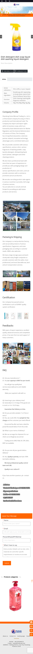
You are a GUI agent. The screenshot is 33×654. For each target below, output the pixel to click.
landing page (21, 636)
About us (5, 636)
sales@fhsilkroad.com (19, 643)
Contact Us (13, 636)
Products (9, 14)
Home (4, 14)
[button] (32, 36)
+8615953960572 (19, 641)
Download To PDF (22, 71)
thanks (28, 636)
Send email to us (8, 71)
